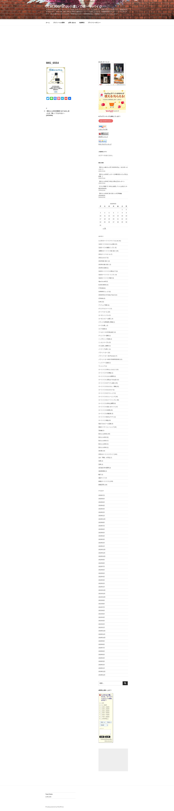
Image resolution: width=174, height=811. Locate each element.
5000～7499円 (105, 715)
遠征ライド (102, 478)
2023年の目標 (102, 268)
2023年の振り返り (104, 264)
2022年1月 (102, 586)
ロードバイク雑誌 (104, 420)
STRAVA (101, 298)
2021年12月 (102, 590)
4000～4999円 (105, 713)
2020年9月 (102, 641)
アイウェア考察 (103, 305)
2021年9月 (102, 600)
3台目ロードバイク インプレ (107, 274)
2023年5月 (102, 532)
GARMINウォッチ (104, 291)
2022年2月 (102, 583)
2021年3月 (102, 620)
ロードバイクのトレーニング (107, 396)
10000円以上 (105, 718)
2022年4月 (102, 576)
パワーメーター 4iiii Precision (107, 356)
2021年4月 (102, 617)
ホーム (48, 22)
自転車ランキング (103, 136)
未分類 (100, 450)
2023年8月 (102, 522)
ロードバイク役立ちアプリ (106, 417)
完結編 (100, 430)
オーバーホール (103, 312)
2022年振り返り (103, 261)
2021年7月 (102, 607)
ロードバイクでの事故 (105, 373)
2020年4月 (102, 658)
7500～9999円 (105, 716)
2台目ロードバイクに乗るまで (107, 271)
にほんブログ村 (103, 129)
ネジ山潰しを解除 (104, 345)
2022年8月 (102, 563)
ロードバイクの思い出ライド (107, 406)
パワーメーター (103, 352)
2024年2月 (102, 512)
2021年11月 (102, 593)
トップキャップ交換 (104, 339)
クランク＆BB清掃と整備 (106, 322)
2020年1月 (102, 668)
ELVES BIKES (102, 284)
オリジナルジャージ (104, 308)
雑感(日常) (101, 484)
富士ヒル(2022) (103, 434)
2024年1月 (102, 515)
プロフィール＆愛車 (59, 22)
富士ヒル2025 (102, 444)
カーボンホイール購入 (105, 318)
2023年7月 (102, 526)
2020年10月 (102, 637)
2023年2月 (102, 542)
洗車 (100, 461)
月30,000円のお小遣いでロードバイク (74, 6)
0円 (103, 703)
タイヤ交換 (102, 329)
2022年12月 (102, 549)
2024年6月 (102, 502)
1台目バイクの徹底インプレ (106, 247)
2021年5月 (102, 614)
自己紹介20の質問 (104, 467)
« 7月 (104, 228)
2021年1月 (102, 627)
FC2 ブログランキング (105, 144)
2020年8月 (102, 644)
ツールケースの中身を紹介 (106, 332)
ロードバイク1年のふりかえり (107, 369)
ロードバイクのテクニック (106, 393)
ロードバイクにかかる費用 (106, 376)
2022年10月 (102, 556)
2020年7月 (102, 647)
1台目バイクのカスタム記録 (106, 244)
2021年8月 (102, 603)
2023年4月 (102, 536)
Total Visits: (49, 794)
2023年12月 (102, 519)
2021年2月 (102, 624)
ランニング (102, 366)
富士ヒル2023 (102, 437)
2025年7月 (102, 495)
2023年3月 (102, 539)
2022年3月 (102, 580)
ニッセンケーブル (104, 342)
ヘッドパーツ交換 (104, 362)
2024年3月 (102, 509)
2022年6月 (102, 570)
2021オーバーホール (104, 254)
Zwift (100, 301)
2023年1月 (102, 546)
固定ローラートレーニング (106, 427)
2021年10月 (102, 597)
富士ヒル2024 (102, 440)
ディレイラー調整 (104, 335)
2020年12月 (102, 631)
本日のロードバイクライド (106, 454)
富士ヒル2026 (102, 447)
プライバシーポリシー (94, 22)
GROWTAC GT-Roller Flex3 (106, 295)
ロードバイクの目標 (104, 410)
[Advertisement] (87, 39)
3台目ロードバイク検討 (105, 278)
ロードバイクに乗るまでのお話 (107, 379)
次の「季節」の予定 (104, 457)
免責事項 (81, 22)
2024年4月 (102, 505)
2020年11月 (102, 634)
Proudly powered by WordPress (54, 807)
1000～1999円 (105, 707)
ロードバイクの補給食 (105, 413)
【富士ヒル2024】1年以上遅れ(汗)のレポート (112, 181)
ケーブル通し (102, 325)
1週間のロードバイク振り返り (107, 251)
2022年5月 (102, 573)
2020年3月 (102, 661)
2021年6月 (102, 610)
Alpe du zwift (102, 281)
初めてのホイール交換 (105, 423)
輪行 (100, 474)
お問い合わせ (72, 22)
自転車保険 (102, 471)
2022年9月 (102, 559)
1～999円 (104, 705)
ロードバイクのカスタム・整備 (107, 386)
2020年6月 (102, 651)
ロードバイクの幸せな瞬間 (106, 403)
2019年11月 (102, 675)
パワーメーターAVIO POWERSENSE (109, 359)
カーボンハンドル (104, 315)
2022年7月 (102, 566)
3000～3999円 (105, 711)
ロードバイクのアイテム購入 (107, 383)
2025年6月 (102, 498)
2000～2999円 (105, 709)
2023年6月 (102, 529)
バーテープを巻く (104, 349)
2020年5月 (102, 654)
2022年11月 (102, 553)
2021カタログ (102, 257)
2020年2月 (102, 664)
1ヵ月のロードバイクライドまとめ (108, 240)
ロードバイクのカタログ (105, 390)
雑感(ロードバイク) (104, 481)
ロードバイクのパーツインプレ (107, 400)
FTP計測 (101, 288)
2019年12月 (102, 671)
